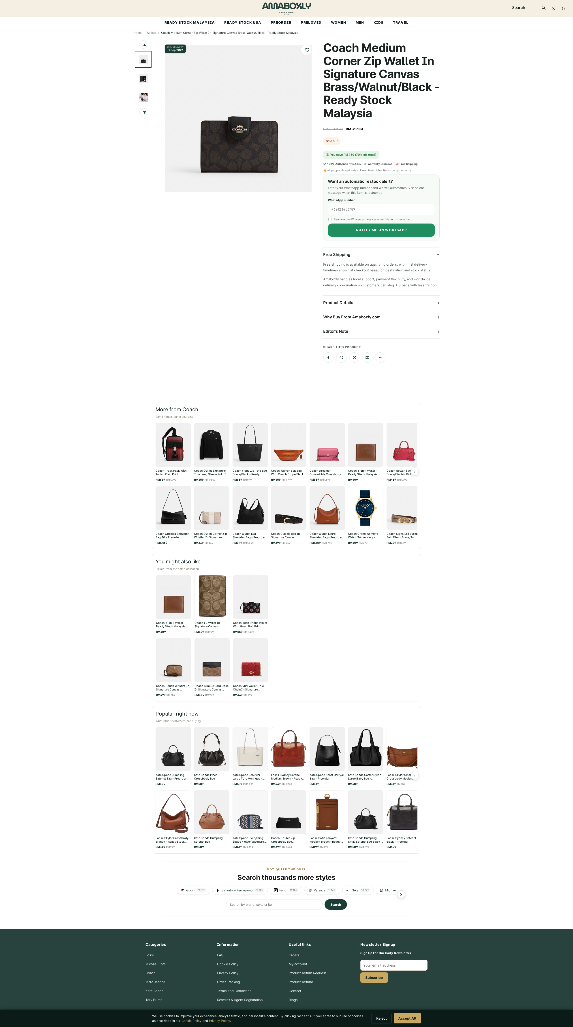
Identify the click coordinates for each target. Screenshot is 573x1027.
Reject (381, 1018)
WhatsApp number (341, 200)
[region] (286, 890)
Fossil (149, 955)
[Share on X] (354, 357)
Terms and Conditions (234, 991)
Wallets (151, 32)
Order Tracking (228, 982)
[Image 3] (143, 97)
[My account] (553, 8)
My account (298, 964)
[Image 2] (143, 78)
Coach (150, 973)
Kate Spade (154, 991)
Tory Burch (153, 1000)
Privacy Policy (227, 973)
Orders (294, 955)
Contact (295, 991)
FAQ (220, 955)
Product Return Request (307, 973)
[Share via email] (367, 357)
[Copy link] (380, 357)
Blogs (293, 1000)
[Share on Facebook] (328, 357)
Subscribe (374, 977)
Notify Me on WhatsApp (381, 230)
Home (137, 32)
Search (335, 904)
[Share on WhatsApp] (341, 357)
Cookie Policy (227, 964)
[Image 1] (143, 59)
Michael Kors (155, 964)
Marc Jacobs (155, 982)
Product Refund (301, 982)
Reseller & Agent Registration (240, 1000)
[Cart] (563, 8)
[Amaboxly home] (286, 8)
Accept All (407, 1018)
